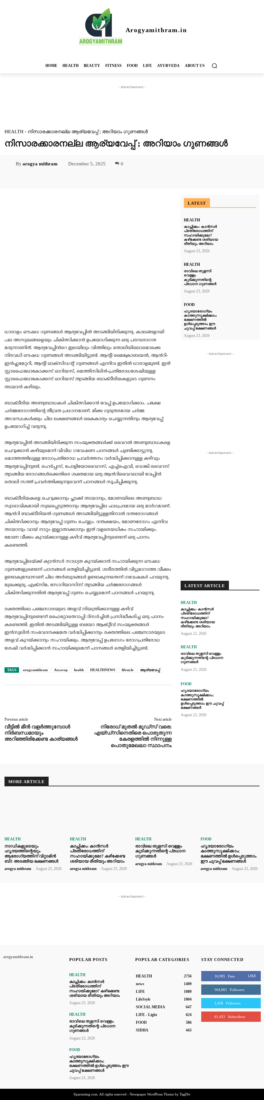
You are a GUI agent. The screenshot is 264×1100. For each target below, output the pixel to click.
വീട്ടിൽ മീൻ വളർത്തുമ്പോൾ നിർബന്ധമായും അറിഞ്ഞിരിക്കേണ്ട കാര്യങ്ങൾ (41, 733)
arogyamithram (35, 670)
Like (252, 976)
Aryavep (61, 670)
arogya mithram (40, 163)
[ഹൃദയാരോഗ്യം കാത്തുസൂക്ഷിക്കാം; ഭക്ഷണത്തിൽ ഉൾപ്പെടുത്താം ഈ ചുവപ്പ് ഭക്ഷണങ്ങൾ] (241, 315)
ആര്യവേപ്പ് (150, 670)
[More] (125, 701)
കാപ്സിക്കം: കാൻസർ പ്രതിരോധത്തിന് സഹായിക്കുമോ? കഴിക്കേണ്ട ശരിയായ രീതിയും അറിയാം (201, 235)
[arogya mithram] (10, 164)
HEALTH (14, 131)
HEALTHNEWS (102, 670)
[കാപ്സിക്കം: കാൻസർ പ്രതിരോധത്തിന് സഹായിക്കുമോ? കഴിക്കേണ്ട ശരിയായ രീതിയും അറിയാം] (241, 230)
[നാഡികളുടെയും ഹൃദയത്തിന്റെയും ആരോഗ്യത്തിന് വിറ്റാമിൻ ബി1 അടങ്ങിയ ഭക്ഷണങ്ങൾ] (34, 814)
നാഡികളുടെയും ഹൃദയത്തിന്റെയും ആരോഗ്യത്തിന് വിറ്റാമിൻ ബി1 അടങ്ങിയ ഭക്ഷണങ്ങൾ (31, 854)
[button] (214, 65)
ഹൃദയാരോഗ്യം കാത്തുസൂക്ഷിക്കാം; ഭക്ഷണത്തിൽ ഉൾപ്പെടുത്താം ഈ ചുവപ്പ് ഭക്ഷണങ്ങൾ (200, 319)
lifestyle (128, 670)
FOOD (189, 305)
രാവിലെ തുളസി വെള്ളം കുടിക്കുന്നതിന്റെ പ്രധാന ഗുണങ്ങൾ (202, 658)
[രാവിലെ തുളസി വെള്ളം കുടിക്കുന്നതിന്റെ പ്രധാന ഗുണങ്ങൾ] (241, 275)
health (79, 670)
